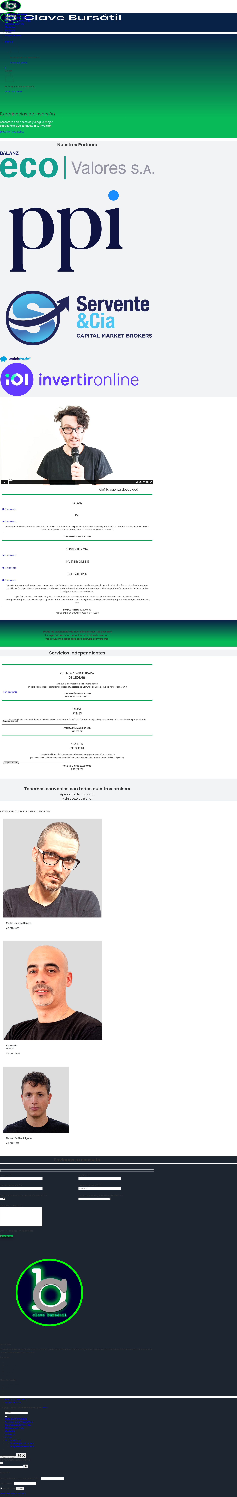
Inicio (7, 1362)
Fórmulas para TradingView (19, 17)
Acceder (20, 1488)
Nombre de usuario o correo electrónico (20, 1478)
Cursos (8, 1388)
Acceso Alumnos (13, 1402)
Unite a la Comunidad (16, 14)
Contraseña (6, 1483)
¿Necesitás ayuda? (8, 1457)
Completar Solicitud (10, 721)
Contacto (10, 30)
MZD (45, 1407)
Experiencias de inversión (17, 20)
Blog (7, 1375)
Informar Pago (12, 1385)
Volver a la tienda (18, 62)
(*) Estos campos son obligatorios (16, 1230)
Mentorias (10, 27)
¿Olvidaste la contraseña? (12, 1493)
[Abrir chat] (21, 1455)
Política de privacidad (15, 1399)
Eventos (9, 1391)
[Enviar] (6, 1416)
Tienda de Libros (13, 1365)
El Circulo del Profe (14, 23)
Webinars (9, 1371)
